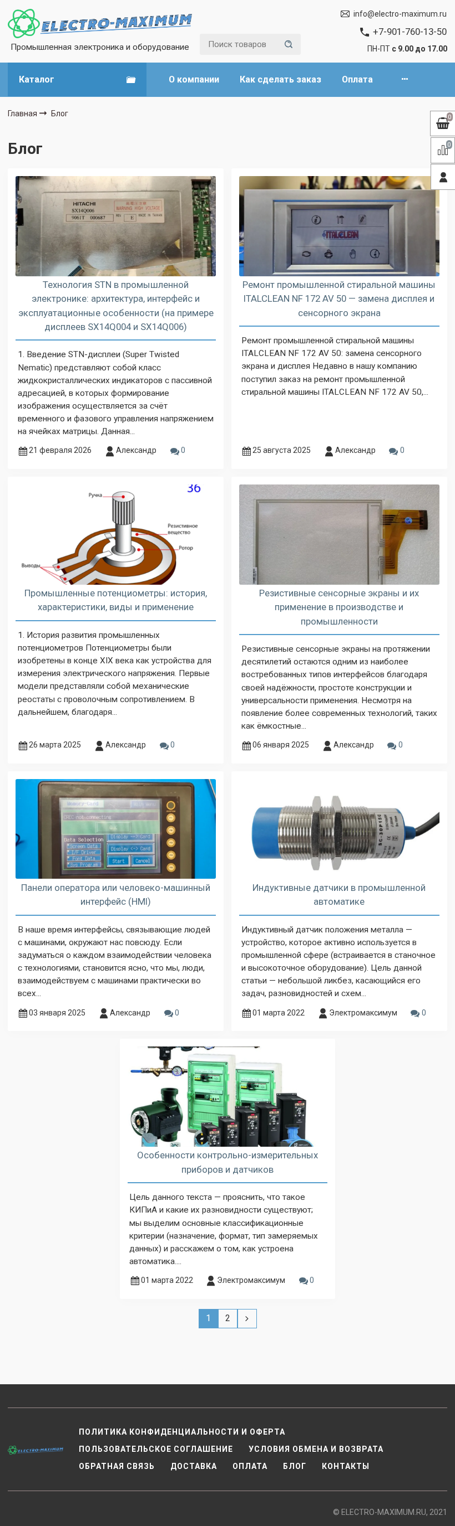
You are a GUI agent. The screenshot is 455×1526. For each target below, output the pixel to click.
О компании (194, 79)
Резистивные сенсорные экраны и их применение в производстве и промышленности (339, 606)
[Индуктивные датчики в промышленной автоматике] (339, 829)
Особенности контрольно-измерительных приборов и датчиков (227, 1161)
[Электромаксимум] (100, 23)
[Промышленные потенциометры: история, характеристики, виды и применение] (116, 534)
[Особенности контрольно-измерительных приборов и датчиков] (228, 1096)
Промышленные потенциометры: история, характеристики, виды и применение (115, 599)
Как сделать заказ (280, 79)
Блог (294, 1466)
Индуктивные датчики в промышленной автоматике (339, 894)
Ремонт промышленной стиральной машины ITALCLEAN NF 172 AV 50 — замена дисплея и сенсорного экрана (339, 298)
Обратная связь (117, 1466)
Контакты (346, 1466)
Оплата (357, 79)
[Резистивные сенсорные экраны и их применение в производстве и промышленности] (339, 534)
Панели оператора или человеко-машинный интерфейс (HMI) (115, 894)
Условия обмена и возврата (316, 1449)
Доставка (193, 1466)
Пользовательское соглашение (156, 1449)
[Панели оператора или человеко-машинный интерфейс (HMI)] (116, 829)
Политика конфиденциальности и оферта (182, 1431)
